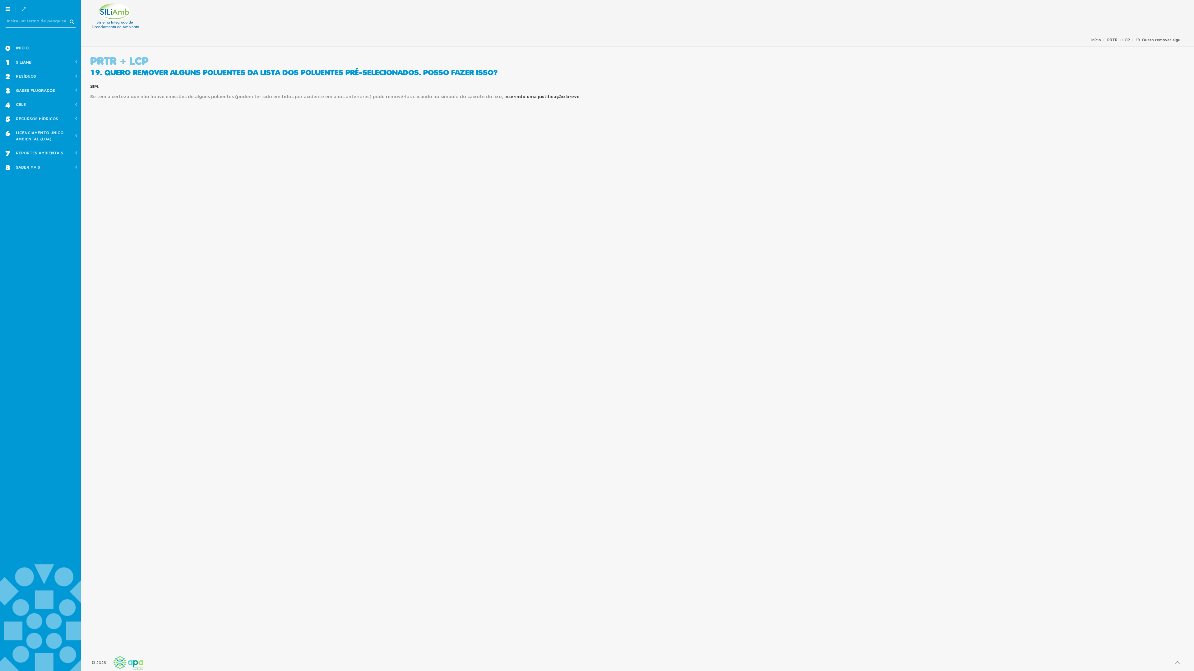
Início (1096, 40)
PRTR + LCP (1118, 40)
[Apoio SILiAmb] (115, 16)
